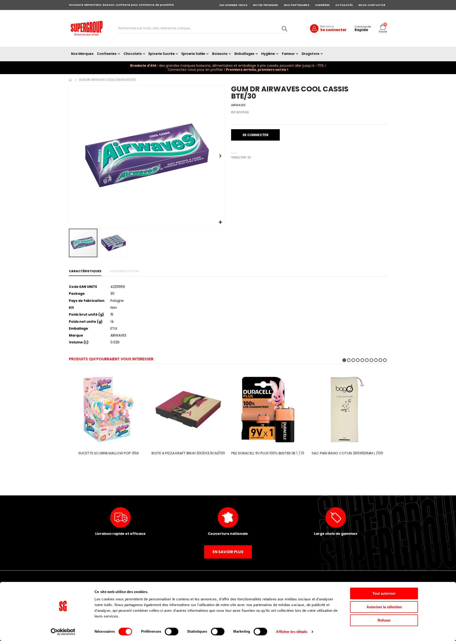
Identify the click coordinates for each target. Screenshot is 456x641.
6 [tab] (367, 360)
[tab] (85, 271)
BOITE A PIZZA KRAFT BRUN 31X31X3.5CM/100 (188, 453)
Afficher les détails (291, 632)
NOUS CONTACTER (371, 5)
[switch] (171, 632)
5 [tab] (362, 360)
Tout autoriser (384, 593)
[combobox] (202, 28)
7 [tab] (371, 360)
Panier (383, 31)
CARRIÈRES (322, 5)
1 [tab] (344, 360)
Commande (363, 26)
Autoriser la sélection (384, 607)
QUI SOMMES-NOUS (233, 5)
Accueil (70, 80)
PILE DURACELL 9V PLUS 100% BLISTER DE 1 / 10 (267, 453)
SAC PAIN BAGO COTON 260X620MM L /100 (347, 453)
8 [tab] (376, 360)
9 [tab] (380, 360)
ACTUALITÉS (344, 5)
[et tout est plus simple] (86, 28)
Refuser (384, 620)
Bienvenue (327, 26)
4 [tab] (357, 360)
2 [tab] (348, 360)
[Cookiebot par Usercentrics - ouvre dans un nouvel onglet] (63, 631)
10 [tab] (385, 360)
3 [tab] (353, 360)
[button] (220, 222)
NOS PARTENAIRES (296, 5)
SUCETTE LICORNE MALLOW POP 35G (108, 453)
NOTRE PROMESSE (265, 5)
